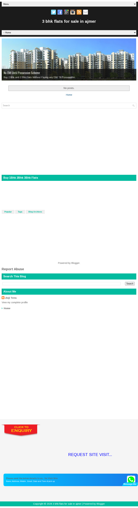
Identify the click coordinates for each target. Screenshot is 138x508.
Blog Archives (35, 212)
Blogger (75, 263)
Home (69, 94)
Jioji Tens (11, 298)
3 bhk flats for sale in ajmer (69, 21)
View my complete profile (15, 302)
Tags (20, 212)
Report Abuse (13, 269)
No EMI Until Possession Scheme (22, 73)
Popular (8, 212)
